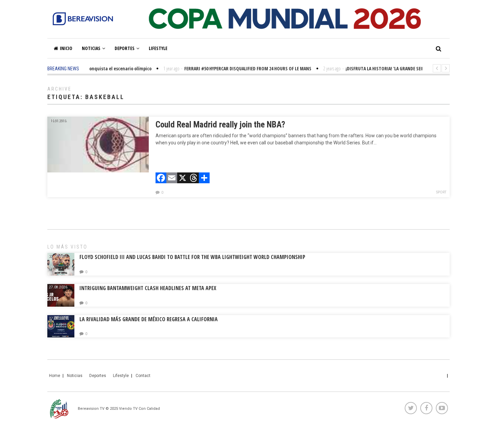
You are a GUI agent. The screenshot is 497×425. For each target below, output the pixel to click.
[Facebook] (161, 178)
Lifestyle (158, 48)
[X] (182, 178)
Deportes (125, 48)
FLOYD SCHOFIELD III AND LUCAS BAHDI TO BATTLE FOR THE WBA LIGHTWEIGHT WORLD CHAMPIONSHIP (192, 257)
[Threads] (193, 178)
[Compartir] (204, 178)
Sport (441, 192)
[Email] (171, 178)
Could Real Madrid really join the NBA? (220, 124)
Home (54, 375)
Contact (143, 375)
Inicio (66, 48)
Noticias (91, 48)
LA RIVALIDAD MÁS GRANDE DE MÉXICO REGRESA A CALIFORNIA (149, 319)
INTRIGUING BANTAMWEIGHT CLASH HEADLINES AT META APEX (147, 288)
